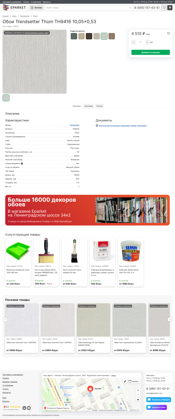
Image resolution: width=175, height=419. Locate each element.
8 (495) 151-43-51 (147, 7)
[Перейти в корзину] (169, 7)
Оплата (26, 2)
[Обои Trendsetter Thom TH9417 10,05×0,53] (111, 36)
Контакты (47, 2)
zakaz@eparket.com (154, 393)
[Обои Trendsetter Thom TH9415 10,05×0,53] (96, 36)
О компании (36, 2)
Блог (5, 398)
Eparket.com (14, 7)
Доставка (88, 106)
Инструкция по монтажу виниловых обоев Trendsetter (123, 125)
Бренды (6, 401)
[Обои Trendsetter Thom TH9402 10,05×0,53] (73, 36)
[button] (5, 319)
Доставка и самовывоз (12, 2)
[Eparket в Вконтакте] (24, 408)
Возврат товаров (10, 382)
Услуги (5, 389)
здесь (113, 375)
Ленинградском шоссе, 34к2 (37, 33)
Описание (77, 106)
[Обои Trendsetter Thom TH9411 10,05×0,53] (81, 36)
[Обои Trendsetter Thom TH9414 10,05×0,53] (89, 36)
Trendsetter (74, 125)
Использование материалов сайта (17, 415)
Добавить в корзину (151, 52)
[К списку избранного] (164, 7)
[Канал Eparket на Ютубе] (29, 408)
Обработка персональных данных (45, 415)
